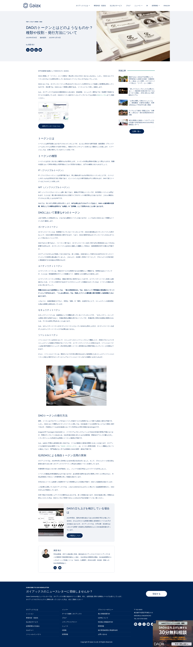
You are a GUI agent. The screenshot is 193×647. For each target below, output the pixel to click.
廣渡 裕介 (31, 45)
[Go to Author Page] (45, 553)
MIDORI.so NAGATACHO (142, 616)
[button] (28, 50)
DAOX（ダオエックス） (69, 446)
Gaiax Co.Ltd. (94, 642)
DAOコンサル (102, 95)
